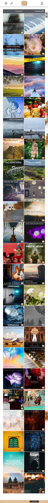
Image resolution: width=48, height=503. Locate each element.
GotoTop (42, 496)
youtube (46, 16)
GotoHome (6, 497)
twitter (46, 13)
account (42, 3)
